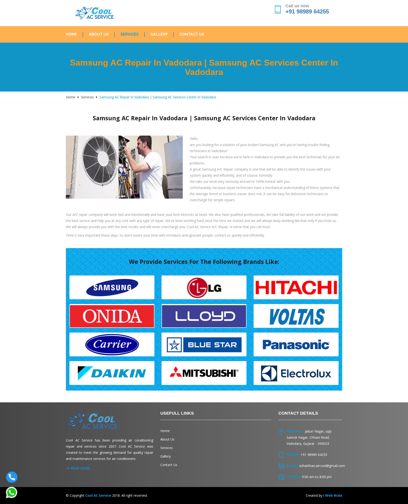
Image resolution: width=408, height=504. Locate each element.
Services (129, 34)
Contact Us (191, 34)
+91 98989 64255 (307, 11)
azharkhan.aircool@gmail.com (322, 465)
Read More (80, 468)
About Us (99, 34)
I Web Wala (332, 495)
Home (71, 34)
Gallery (159, 34)
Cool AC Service (98, 495)
